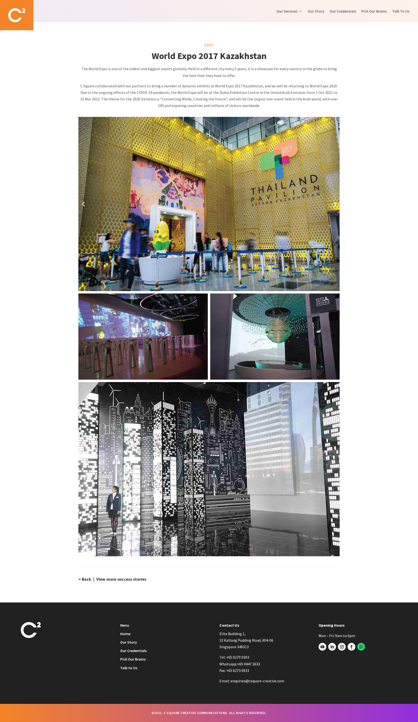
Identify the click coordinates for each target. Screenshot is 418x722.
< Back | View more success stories (112, 579)
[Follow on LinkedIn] (332, 647)
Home (125, 633)
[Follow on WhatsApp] (361, 647)
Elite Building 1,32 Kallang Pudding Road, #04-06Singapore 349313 (246, 640)
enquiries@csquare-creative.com (257, 680)
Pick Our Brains (374, 11)
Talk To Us (401, 11)
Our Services (287, 11)
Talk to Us (128, 667)
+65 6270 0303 (237, 657)
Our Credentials (343, 11)
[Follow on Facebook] (351, 647)
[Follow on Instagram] (342, 647)
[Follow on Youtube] (322, 647)
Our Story (316, 11)
